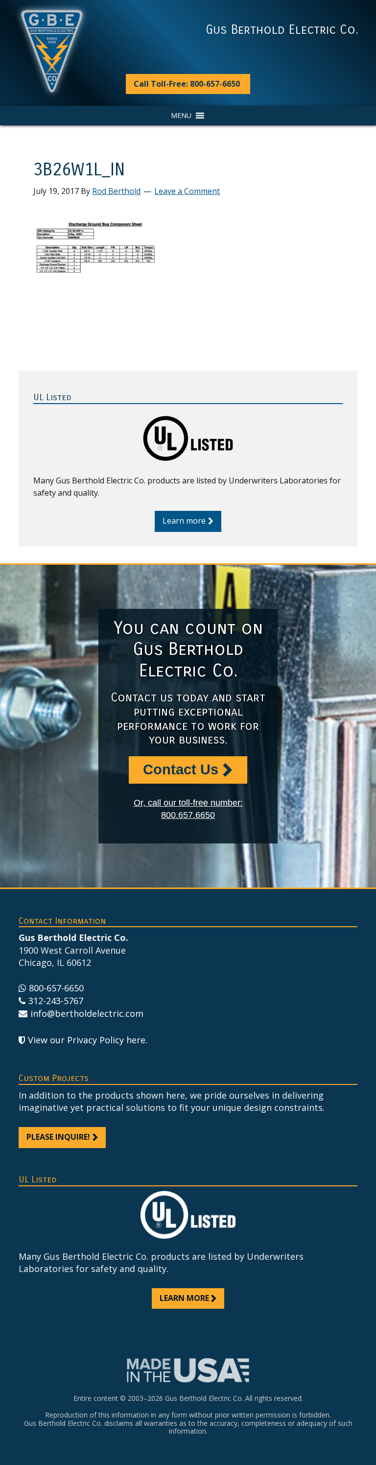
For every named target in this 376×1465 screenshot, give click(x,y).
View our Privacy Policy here (86, 1040)
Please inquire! (58, 1136)
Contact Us (180, 769)
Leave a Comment (187, 191)
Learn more (184, 520)
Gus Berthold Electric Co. (282, 30)
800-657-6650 (56, 988)
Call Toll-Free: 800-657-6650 (187, 83)
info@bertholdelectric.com (86, 1013)
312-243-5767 (55, 1001)
